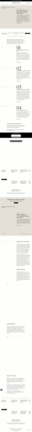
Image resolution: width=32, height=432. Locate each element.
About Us (10, 428)
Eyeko (8, 39)
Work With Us (15, 429)
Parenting (19, 4)
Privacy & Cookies (20, 428)
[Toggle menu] (6, 2)
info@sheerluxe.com (22, 193)
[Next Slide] (31, 4)
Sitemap (16, 428)
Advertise (13, 428)
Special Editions (10, 4)
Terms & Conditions (11, 429)
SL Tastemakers (3, 4)
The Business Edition (29, 4)
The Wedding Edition (23, 4)
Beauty (12, 180)
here (20, 62)
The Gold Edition (15, 4)
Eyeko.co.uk (11, 129)
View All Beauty (4, 179)
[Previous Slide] (1, 4)
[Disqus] (16, 154)
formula (23, 327)
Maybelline (26, 249)
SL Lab (7, 4)
